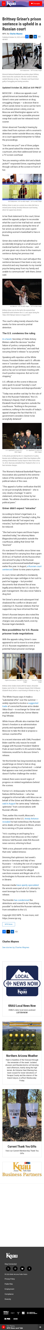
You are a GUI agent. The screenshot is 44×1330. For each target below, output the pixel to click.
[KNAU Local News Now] (22, 981)
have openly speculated (27, 885)
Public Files (9, 1284)
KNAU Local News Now (22, 1005)
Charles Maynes (16, 34)
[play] (3, 1327)
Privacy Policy (10, 1279)
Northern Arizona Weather (22, 1055)
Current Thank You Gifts (22, 1146)
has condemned (21, 900)
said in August (9, 803)
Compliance (9, 1294)
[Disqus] (22, 1215)
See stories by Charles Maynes (15, 947)
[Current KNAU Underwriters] (22, 1169)
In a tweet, (7, 339)
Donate (36, 3)
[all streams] (41, 1327)
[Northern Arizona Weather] (22, 1036)
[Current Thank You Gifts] (22, 1115)
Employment (9, 1289)
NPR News (9, 924)
